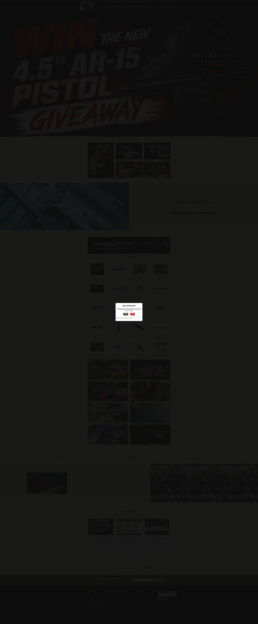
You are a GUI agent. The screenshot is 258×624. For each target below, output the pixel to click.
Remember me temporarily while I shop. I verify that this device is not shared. (129, 318)
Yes (126, 314)
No (132, 314)
